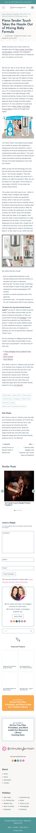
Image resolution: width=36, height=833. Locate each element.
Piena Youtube (8, 356)
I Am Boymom (18, 385)
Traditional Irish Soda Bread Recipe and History (9, 667)
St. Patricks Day (9, 800)
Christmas (23, 809)
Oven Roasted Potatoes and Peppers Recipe (9, 689)
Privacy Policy (18, 830)
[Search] (31, 631)
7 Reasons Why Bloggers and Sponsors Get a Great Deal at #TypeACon (26, 450)
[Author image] (3, 36)
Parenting (6, 402)
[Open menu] (32, 7)
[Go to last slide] (2, 491)
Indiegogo (23, 318)
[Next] (33, 491)
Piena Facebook (21, 351)
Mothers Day (8, 803)
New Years (7, 797)
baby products (27, 395)
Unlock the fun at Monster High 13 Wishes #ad (8, 448)
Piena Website (8, 359)
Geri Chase (10, 36)
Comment (6, 533)
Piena (13, 402)
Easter (22, 800)
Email (5, 568)
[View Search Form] (3, 7)
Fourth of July (24, 803)
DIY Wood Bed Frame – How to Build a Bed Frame (26, 667)
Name (5, 559)
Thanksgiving (24, 806)
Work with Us (24, 827)
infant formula (26, 399)
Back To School (9, 806)
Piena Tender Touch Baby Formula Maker (14, 406)
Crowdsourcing (7, 399)
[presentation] (19, 486)
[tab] (14, 510)
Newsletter (7, 780)
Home (6, 774)
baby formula (17, 395)
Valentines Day (25, 797)
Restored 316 (18, 823)
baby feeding (7, 395)
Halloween (7, 809)
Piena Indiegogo (10, 351)
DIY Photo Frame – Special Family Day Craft (26, 689)
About (6, 777)
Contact (6, 783)
